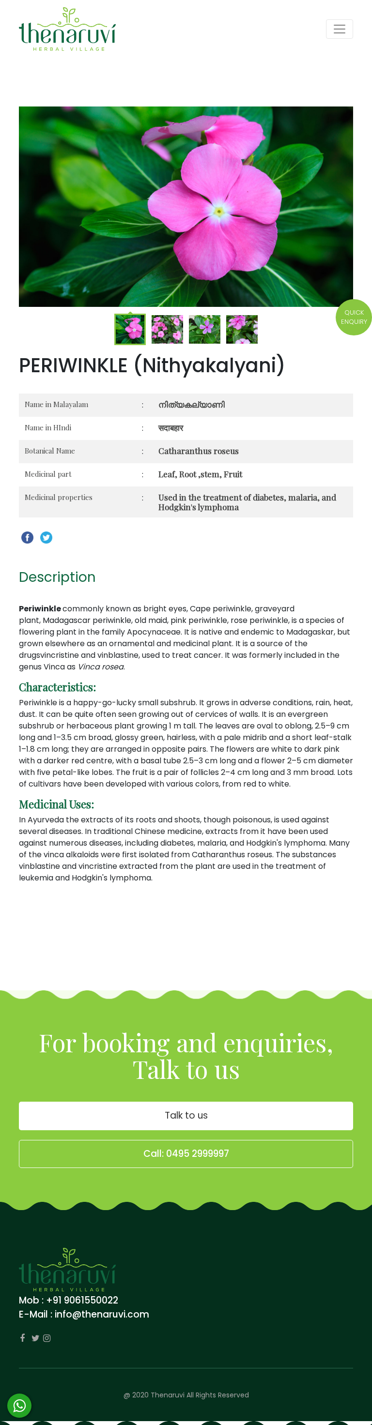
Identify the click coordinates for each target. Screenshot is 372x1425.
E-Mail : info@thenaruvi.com (84, 1314)
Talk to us (186, 1115)
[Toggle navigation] (339, 29)
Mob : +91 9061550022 (68, 1300)
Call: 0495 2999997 (186, 1153)
